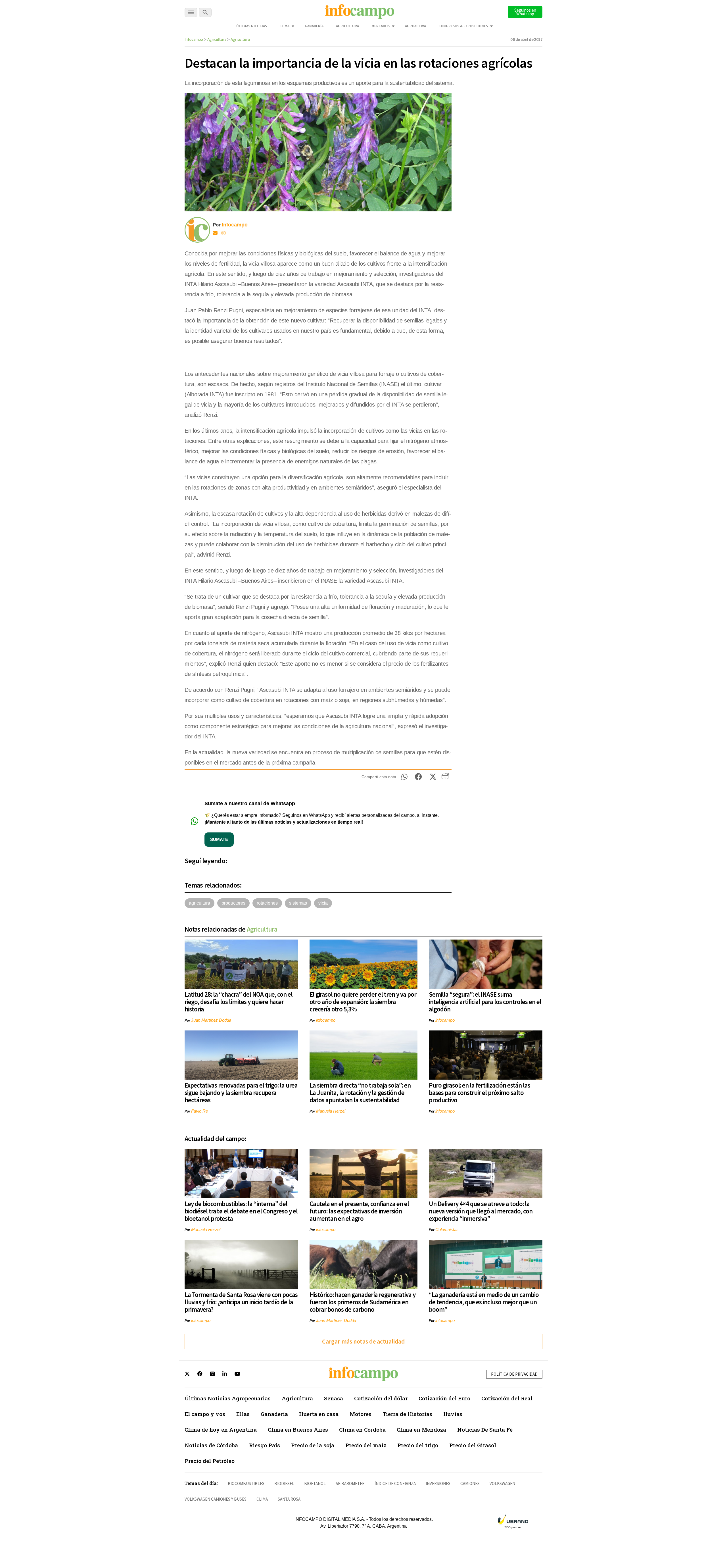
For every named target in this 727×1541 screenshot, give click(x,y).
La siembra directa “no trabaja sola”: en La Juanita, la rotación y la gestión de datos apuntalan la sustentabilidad (360, 1092)
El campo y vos (205, 1413)
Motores (360, 1413)
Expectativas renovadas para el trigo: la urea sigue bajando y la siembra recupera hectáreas (241, 1092)
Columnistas (447, 1229)
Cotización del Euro (444, 1398)
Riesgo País (264, 1445)
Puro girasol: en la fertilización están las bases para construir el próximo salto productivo (479, 1092)
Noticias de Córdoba (211, 1445)
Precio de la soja (312, 1445)
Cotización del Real (506, 1398)
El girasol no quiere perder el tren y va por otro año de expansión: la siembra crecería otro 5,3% (363, 1001)
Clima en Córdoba (362, 1429)
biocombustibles (246, 1483)
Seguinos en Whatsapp (525, 11)
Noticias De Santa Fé (485, 1429)
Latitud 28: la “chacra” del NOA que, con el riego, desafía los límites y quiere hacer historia (239, 1001)
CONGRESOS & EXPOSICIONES (463, 26)
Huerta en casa (319, 1413)
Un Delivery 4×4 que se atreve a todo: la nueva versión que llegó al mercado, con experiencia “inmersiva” (480, 1211)
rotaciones (267, 903)
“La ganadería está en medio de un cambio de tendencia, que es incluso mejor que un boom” (484, 1301)
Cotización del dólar (381, 1398)
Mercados (380, 26)
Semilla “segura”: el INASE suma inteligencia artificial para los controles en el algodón (485, 1001)
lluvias (452, 1413)
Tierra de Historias (407, 1413)
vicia (323, 903)
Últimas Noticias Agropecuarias (228, 1398)
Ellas (243, 1413)
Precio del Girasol (472, 1445)
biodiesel (284, 1483)
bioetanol (315, 1483)
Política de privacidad (514, 1374)
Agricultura (347, 26)
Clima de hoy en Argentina (221, 1429)
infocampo (325, 1020)
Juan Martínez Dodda (211, 1020)
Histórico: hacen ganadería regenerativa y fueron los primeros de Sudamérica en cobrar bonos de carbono (362, 1301)
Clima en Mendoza (421, 1429)
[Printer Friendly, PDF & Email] (445, 778)
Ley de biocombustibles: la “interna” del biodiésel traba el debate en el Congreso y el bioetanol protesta (241, 1211)
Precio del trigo (417, 1445)
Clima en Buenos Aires (298, 1429)
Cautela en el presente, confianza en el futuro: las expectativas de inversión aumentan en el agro (359, 1211)
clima (262, 1499)
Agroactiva (415, 26)
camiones (470, 1483)
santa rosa (289, 1499)
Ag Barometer (350, 1483)
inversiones (438, 1483)
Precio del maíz (365, 1445)
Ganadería (314, 26)
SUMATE (219, 839)
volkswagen (502, 1483)
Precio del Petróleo (210, 1460)
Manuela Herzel (330, 1111)
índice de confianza (395, 1483)
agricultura (199, 903)
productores (233, 903)
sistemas (298, 903)
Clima (284, 26)
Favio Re (199, 1111)
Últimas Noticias (251, 26)
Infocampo (194, 39)
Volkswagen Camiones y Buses (215, 1499)
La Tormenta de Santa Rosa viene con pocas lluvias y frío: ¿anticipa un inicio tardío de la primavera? (241, 1301)
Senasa (333, 1398)
